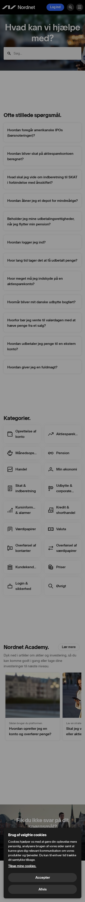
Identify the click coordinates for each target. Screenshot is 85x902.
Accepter (42, 877)
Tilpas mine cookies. (22, 866)
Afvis (43, 889)
